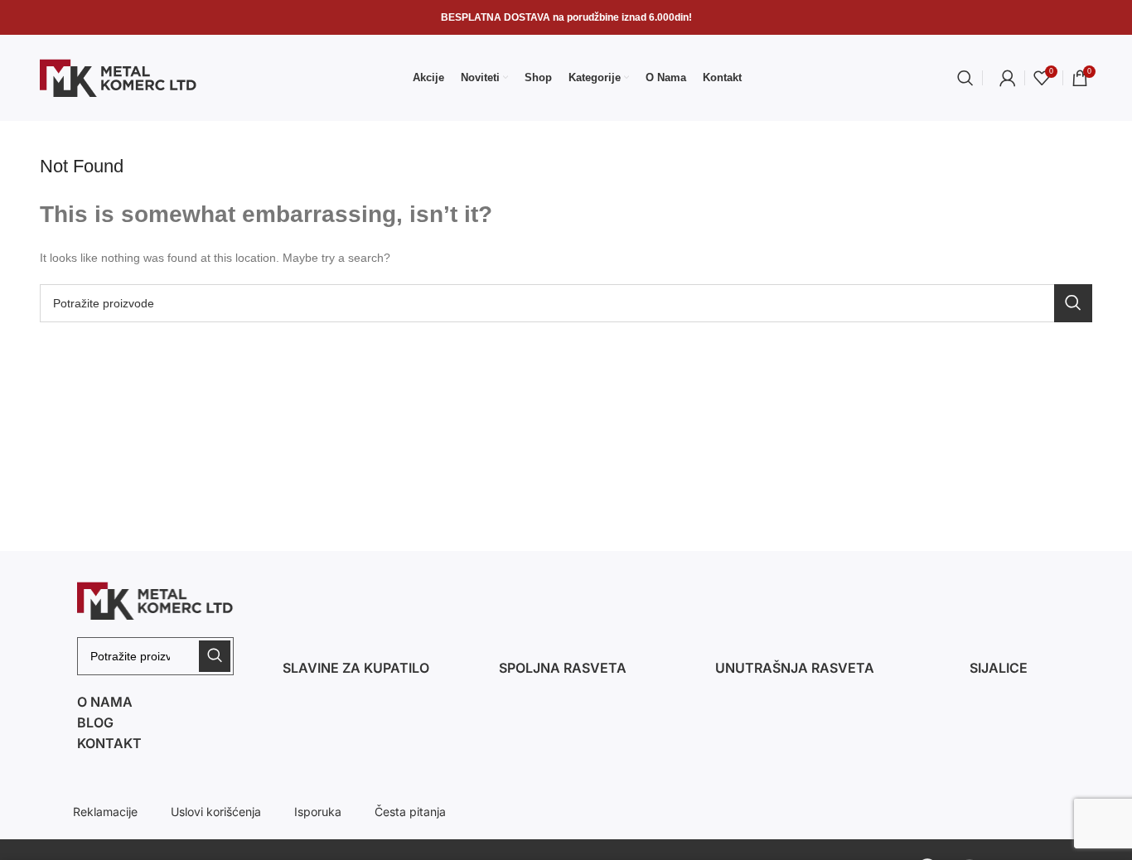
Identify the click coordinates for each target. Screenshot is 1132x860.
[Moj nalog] (1007, 77)
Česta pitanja (410, 811)
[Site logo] (118, 77)
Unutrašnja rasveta (794, 667)
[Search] (965, 77)
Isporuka (317, 811)
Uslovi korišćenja (216, 811)
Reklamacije (105, 811)
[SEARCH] (1073, 303)
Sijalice (999, 667)
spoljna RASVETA (562, 667)
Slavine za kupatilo (356, 667)
